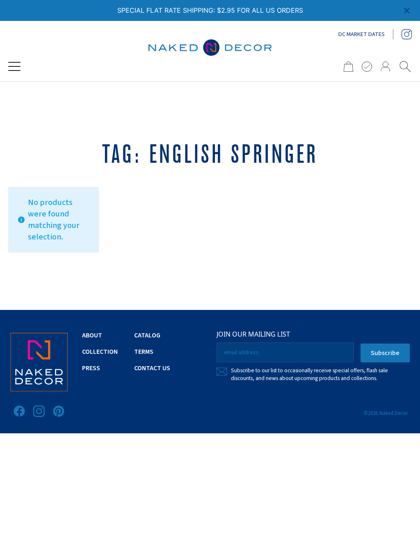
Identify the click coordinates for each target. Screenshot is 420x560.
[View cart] (346, 66)
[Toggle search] (405, 66)
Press (91, 368)
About (92, 335)
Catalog (147, 335)
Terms (143, 351)
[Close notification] (407, 11)
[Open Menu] (14, 66)
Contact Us (152, 368)
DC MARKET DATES (361, 34)
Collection (100, 351)
